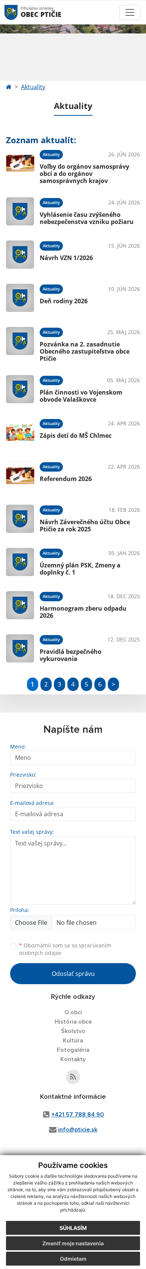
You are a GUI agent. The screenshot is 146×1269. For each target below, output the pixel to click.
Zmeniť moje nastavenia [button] (73, 1243)
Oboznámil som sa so (65, 949)
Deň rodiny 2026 (64, 301)
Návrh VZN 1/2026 (66, 258)
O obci (73, 1012)
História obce (73, 1022)
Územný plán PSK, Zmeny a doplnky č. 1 (80, 568)
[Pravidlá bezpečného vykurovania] (20, 648)
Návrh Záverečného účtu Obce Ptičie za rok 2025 (85, 525)
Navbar (18, 12)
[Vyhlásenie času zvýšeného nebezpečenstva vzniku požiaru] (20, 211)
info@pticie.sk (77, 1130)
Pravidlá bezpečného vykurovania (70, 655)
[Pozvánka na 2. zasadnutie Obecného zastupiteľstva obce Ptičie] (20, 343)
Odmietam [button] (73, 1258)
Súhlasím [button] (73, 1228)
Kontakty (73, 1059)
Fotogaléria (73, 1050)
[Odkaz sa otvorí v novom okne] (73, 1077)
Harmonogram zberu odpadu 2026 (83, 612)
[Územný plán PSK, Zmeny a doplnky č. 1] (20, 562)
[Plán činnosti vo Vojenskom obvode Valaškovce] (20, 389)
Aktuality (33, 87)
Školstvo (73, 1031)
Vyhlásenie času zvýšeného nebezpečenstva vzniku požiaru (87, 218)
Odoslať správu (73, 974)
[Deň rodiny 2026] (20, 298)
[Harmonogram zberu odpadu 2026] (20, 605)
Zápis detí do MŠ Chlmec (76, 435)
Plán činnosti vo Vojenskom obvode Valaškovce (81, 396)
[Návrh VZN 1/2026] (20, 254)
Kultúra (73, 1041)
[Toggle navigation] (129, 12)
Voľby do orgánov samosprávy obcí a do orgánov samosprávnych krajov (84, 173)
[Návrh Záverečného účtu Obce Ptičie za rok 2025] (20, 519)
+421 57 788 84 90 (77, 1115)
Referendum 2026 (66, 479)
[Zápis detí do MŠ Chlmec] (20, 432)
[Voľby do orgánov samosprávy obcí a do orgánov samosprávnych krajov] (20, 165)
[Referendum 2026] (20, 475)
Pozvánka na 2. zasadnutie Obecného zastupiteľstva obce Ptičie (85, 351)
